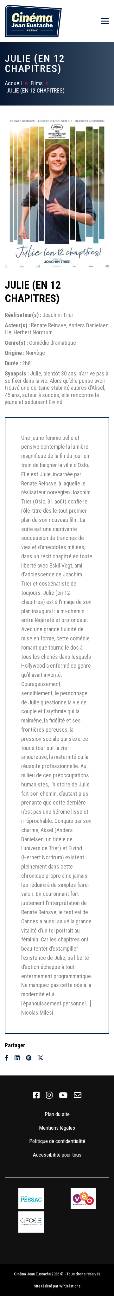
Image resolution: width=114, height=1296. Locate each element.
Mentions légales (57, 1128)
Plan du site (57, 1114)
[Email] (52, 1058)
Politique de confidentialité (57, 1141)
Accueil (13, 83)
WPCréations (69, 1286)
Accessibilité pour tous (57, 1155)
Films (37, 83)
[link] (36, 1095)
